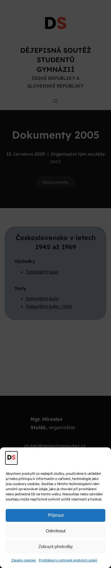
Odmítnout (55, 530)
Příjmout (55, 515)
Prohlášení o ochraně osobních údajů (68, 560)
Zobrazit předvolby (55, 546)
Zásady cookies (23, 560)
